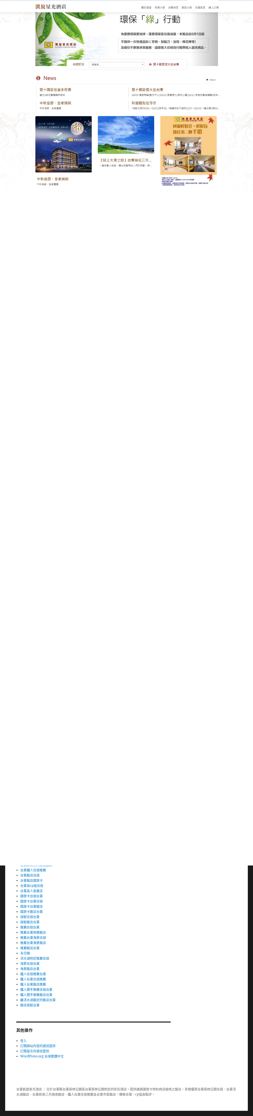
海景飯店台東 (30, 969)
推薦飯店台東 (30, 948)
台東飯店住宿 (30, 875)
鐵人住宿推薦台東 (33, 974)
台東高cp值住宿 (31, 886)
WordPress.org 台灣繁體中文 (42, 1056)
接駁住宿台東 (30, 917)
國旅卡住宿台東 (31, 896)
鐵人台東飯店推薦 (33, 984)
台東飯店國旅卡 (31, 880)
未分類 (25, 953)
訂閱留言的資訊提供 (34, 1051)
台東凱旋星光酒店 (29, 1089)
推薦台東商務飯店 (33, 932)
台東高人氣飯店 (31, 891)
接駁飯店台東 (30, 922)
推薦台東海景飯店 (33, 943)
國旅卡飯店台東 (31, 912)
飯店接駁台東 (30, 1005)
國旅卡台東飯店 (31, 906)
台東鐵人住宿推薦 (33, 870)
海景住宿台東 (30, 963)
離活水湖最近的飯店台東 (38, 1000)
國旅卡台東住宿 (31, 901)
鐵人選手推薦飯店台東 (36, 995)
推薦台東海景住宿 (33, 937)
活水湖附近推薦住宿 (34, 958)
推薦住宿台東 (30, 927)
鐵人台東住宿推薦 (33, 979)
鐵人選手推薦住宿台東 (36, 989)
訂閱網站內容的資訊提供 (38, 1046)
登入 (23, 1041)
